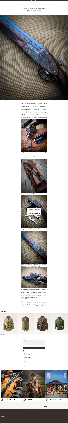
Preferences (30, 213)
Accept (38, 213)
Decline (34, 213)
